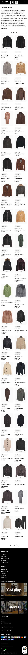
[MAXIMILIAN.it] (14, 2)
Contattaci (3, 554)
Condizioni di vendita (6, 623)
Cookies (3, 621)
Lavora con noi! (4, 571)
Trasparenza (4, 577)
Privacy (2, 619)
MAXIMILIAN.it (13, 653)
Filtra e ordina (14, 32)
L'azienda (3, 573)
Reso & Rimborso (5, 558)
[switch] (24, 653)
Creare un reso (4, 562)
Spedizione (3, 556)
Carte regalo (4, 569)
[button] (2, 2)
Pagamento (3, 560)
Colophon (3, 575)
